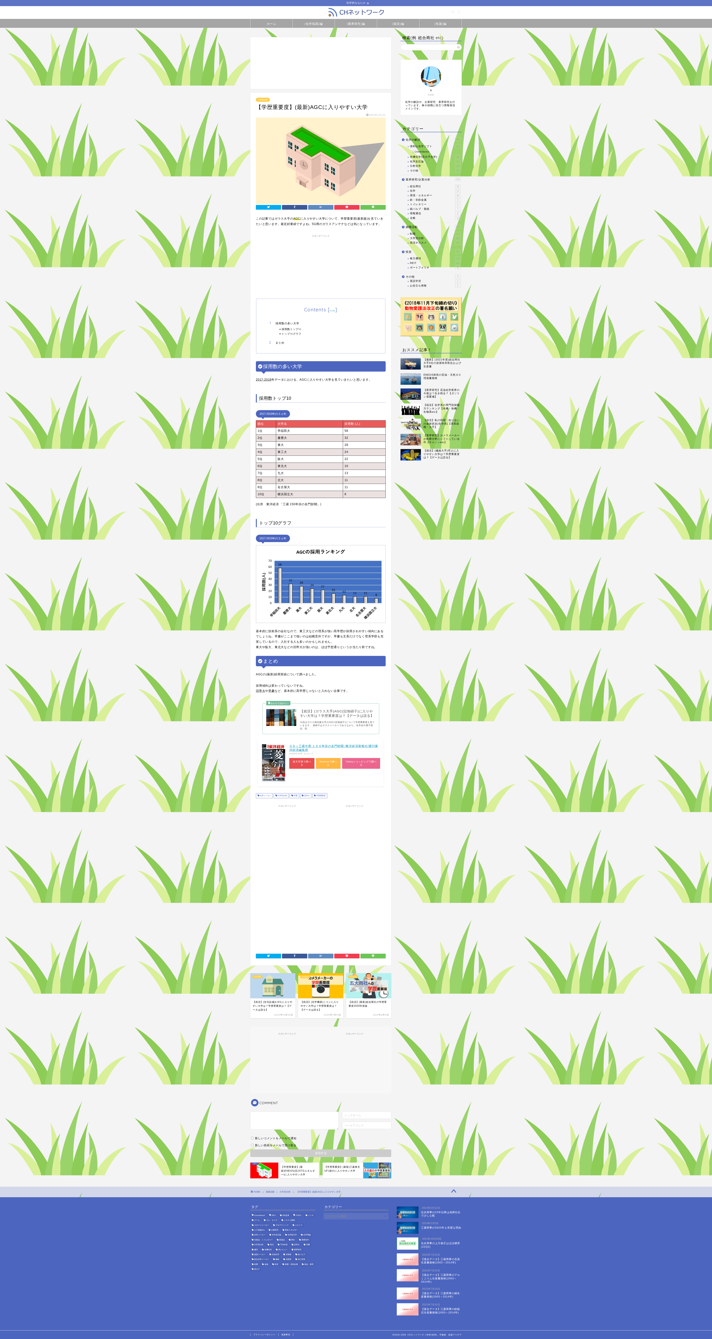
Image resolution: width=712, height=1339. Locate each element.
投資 (432, 251)
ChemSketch (422, 151)
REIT (434, 263)
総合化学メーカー (261, 1259)
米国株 (288, 1254)
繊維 (277, 1259)
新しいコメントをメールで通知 (275, 1138)
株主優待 (434, 258)
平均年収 (284, 1245)
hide (332, 310)
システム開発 (289, 1220)
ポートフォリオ (434, 267)
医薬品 (282, 1240)
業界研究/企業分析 (432, 179)
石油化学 (275, 1254)
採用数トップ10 (291, 329)
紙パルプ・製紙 (434, 209)
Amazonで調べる (328, 763)
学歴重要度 (321, 796)
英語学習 (434, 281)
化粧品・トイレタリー (263, 1240)
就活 (272, 1245)
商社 (293, 1240)
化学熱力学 (292, 1235)
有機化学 (268, 1250)
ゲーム (257, 1220)
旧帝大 (307, 796)
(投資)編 (440, 24)
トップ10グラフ (291, 333)
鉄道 (276, 1264)
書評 (256, 1250)
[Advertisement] (320, 63)
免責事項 (285, 1334)
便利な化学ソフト (434, 146)
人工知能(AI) (259, 1230)
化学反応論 (434, 161)
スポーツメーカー (261, 1225)
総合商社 (434, 186)
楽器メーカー (259, 1254)
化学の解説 (432, 139)
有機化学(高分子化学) (434, 156)
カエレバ (308, 753)
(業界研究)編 (356, 24)
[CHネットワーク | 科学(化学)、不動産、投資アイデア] (356, 17)
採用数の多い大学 (287, 323)
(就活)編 (398, 24)
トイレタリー (434, 204)
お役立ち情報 (434, 285)
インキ (311, 1215)
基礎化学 (305, 1240)
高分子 (257, 1269)
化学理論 (307, 1235)
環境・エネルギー (434, 195)
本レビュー (283, 1250)
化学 (434, 190)
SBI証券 (285, 1215)
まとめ (280, 342)
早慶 (295, 796)
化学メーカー (265, 796)
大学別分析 (263, 100)
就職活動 (432, 227)
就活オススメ (434, 242)
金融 (266, 1264)
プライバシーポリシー (264, 1334)
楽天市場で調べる (302, 763)
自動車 (288, 1259)
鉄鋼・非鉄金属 (291, 1264)
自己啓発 (301, 1259)
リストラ (298, 1225)
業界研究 (297, 1250)
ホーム (271, 24)
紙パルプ (301, 1254)
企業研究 (274, 1230)
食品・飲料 (309, 1264)
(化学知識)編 (313, 24)
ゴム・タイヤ (271, 1220)
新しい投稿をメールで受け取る (275, 1145)
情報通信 (434, 213)
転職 (434, 233)
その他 (434, 170)
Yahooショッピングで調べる (361, 763)
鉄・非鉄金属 (434, 199)
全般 (434, 218)
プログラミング (282, 1225)
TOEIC (298, 1215)
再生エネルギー (291, 1230)
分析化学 (434, 166)
